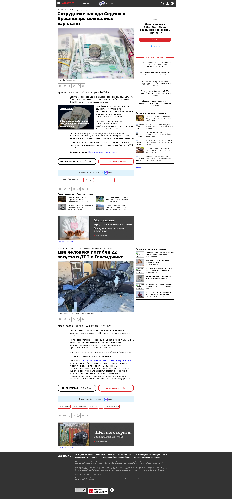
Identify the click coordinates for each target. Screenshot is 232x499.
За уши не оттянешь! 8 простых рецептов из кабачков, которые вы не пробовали (160, 118)
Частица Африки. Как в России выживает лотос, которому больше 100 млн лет (159, 134)
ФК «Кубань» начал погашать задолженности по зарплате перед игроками (117, 199)
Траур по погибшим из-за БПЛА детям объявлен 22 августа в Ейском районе (155, 93)
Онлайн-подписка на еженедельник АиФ (151, 455)
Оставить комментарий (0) (116, 161)
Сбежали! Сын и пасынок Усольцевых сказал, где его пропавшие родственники (160, 254)
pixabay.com (71, 80)
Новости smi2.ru (66, 241)
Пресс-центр (100, 455)
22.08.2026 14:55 (63, 248)
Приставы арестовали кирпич (103, 152)
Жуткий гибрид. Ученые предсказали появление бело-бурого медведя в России (160, 286)
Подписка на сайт (82, 457)
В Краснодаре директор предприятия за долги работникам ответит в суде (78, 199)
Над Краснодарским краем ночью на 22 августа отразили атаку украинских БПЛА (155, 64)
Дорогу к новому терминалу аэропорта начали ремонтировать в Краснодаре (155, 103)
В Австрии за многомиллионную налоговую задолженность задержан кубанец (80, 207)
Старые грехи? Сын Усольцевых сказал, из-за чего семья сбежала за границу (159, 126)
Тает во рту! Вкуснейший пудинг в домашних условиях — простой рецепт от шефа (159, 150)
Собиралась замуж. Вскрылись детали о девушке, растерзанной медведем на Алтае (158, 158)
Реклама (111, 455)
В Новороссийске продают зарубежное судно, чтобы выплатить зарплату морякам (117, 207)
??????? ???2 (141, 167)
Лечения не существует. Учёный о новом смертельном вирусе (158, 277)
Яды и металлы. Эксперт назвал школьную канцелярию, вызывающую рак (158, 262)
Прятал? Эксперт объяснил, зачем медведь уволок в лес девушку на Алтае (159, 142)
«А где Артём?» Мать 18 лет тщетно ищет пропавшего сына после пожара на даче (159, 270)
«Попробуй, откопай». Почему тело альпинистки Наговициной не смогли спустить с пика (159, 294)
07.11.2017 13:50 (63, 10)
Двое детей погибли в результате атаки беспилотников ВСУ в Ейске (155, 74)
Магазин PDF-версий (125, 455)
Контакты (95, 457)
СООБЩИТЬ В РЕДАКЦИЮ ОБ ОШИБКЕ (147, 457)
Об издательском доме (84, 455)
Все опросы (155, 46)
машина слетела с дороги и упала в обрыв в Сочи (106, 361)
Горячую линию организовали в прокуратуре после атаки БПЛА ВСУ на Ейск (155, 84)
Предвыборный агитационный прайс (116, 457)
